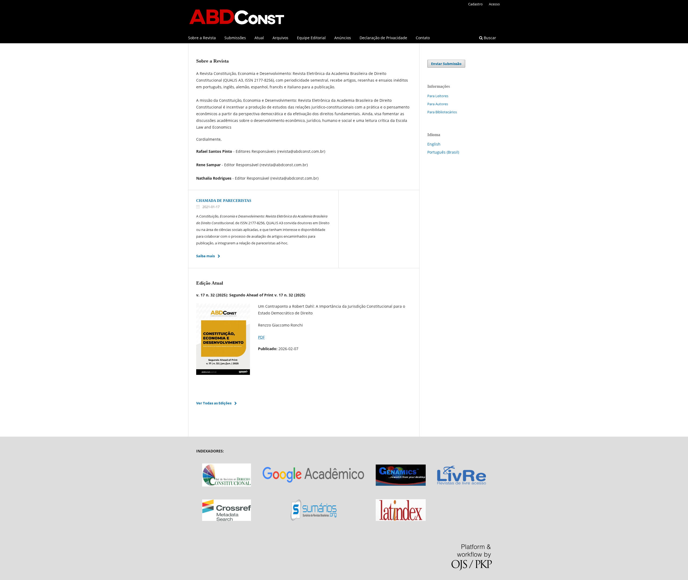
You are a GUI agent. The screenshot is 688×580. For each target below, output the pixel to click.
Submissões (235, 37)
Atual (259, 37)
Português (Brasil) (443, 152)
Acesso (494, 4)
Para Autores (437, 104)
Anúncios (342, 37)
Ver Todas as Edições (213, 403)
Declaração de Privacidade (383, 37)
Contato (423, 37)
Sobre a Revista (202, 37)
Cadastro (475, 4)
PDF (261, 337)
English (433, 144)
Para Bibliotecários (442, 112)
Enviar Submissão (446, 63)
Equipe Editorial (311, 37)
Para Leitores (437, 95)
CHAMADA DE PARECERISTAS (223, 201)
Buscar (489, 37)
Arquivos (280, 37)
